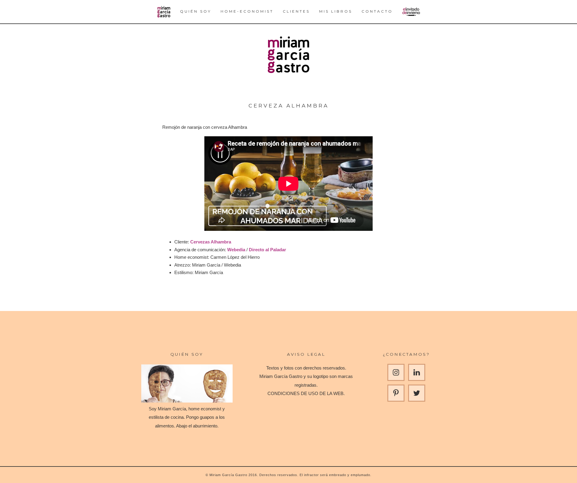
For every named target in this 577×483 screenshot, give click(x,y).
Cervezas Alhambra (210, 241)
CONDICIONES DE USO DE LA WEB (305, 393)
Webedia (236, 249)
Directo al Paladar (267, 249)
